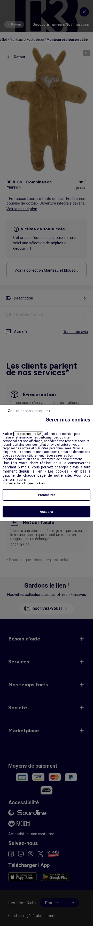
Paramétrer (46, 495)
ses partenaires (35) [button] (28, 434)
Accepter (46, 512)
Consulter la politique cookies (24, 483)
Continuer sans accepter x (29, 411)
